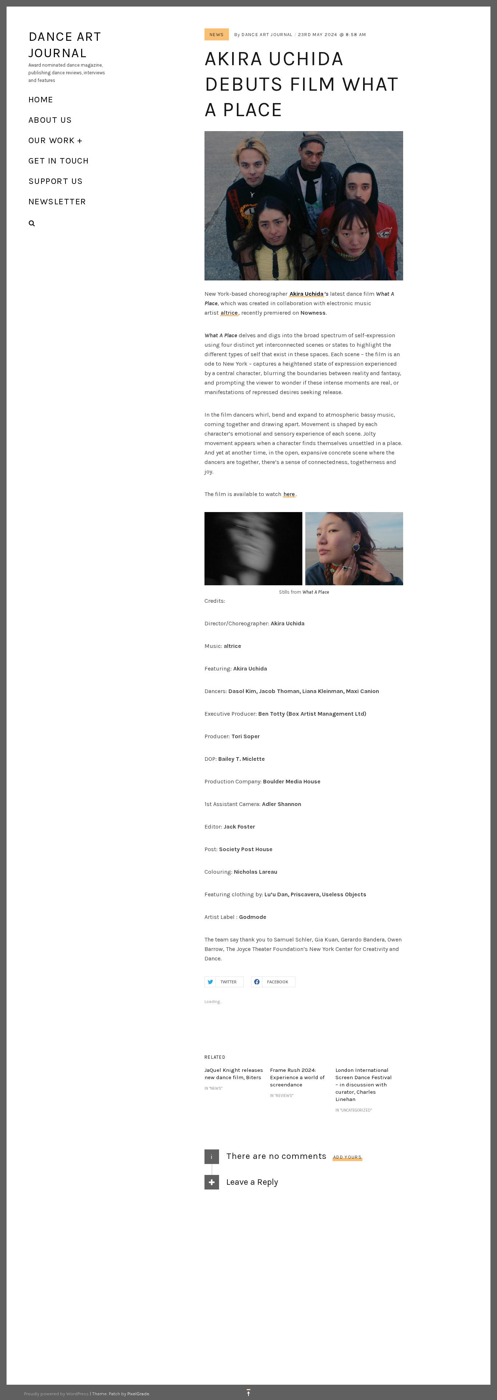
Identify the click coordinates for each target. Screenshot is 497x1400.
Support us (55, 181)
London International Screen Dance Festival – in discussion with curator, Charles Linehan (363, 1084)
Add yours (347, 1157)
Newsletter (57, 201)
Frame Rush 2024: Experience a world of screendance (297, 1077)
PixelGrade (138, 1393)
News (217, 34)
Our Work (51, 140)
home (40, 99)
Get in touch (58, 161)
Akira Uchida (306, 293)
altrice (229, 312)
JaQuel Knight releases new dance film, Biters (233, 1074)
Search (32, 223)
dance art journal (267, 34)
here (289, 494)
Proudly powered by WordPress (56, 1393)
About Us (50, 120)
